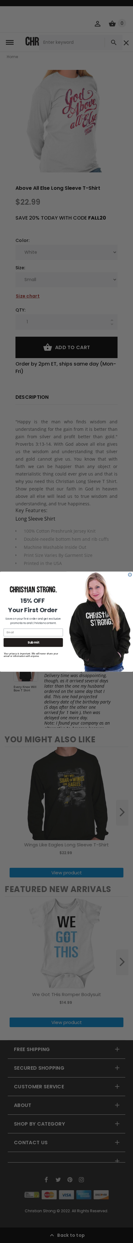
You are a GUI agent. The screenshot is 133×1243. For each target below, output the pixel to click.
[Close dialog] (130, 574)
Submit (33, 642)
